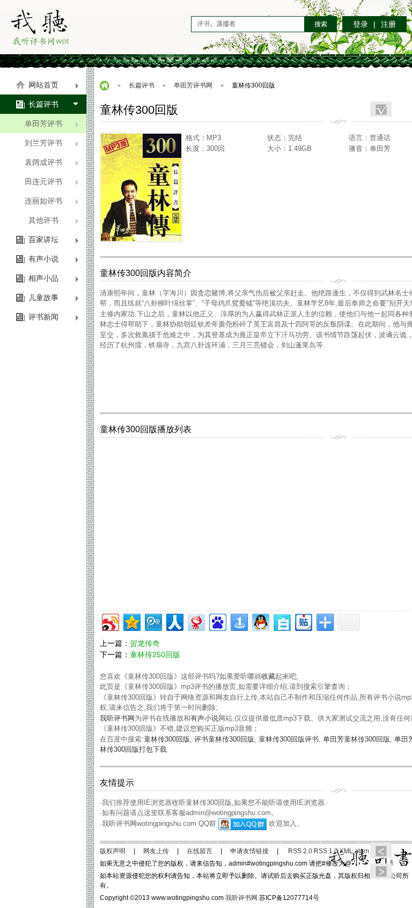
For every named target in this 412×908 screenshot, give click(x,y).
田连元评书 (43, 181)
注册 (388, 24)
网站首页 (43, 85)
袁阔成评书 (43, 162)
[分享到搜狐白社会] (281, 621)
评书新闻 (43, 317)
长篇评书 (43, 104)
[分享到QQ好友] (260, 621)
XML (346, 851)
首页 (104, 85)
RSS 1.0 (326, 851)
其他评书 (43, 220)
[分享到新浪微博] (110, 621)
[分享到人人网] (174, 621)
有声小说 (43, 259)
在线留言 (199, 851)
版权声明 (113, 851)
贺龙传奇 (145, 643)
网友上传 (156, 851)
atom (362, 851)
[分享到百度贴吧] (303, 621)
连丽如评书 (43, 201)
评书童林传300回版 (224, 739)
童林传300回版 (167, 739)
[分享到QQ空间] (131, 621)
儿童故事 (43, 297)
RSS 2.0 (300, 851)
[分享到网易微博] (195, 621)
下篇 (381, 870)
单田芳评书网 (193, 85)
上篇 (381, 850)
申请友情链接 (249, 851)
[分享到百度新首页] (217, 621)
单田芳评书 (43, 123)
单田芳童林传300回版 (356, 739)
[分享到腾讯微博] (153, 621)
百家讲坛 (43, 239)
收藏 (268, 676)
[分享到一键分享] (238, 621)
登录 (360, 24)
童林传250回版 (155, 654)
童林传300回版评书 (289, 739)
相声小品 (43, 278)
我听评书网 (40, 27)
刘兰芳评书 (43, 143)
